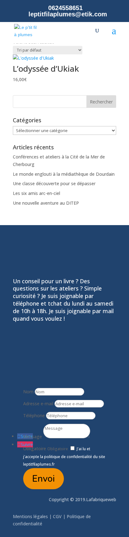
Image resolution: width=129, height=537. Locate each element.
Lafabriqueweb (101, 499)
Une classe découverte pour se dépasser (54, 183)
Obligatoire (34, 448)
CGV (57, 516)
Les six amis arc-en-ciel (36, 193)
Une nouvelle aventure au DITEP (46, 203)
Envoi (43, 479)
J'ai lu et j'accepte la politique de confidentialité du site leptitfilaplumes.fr (64, 456)
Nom (28, 392)
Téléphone (34, 415)
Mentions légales (31, 516)
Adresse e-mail (38, 404)
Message (32, 437)
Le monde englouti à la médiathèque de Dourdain (64, 174)
